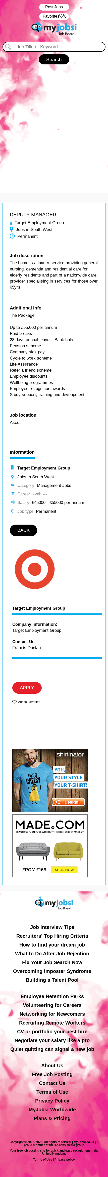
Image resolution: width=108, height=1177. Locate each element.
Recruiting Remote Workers (52, 1023)
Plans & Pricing (52, 1118)
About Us (52, 1065)
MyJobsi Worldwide (52, 1109)
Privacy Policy (52, 1101)
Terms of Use (52, 1092)
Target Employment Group (38, 608)
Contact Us (52, 1083)
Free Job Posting (52, 1074)
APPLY (27, 687)
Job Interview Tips (52, 927)
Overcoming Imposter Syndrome (52, 971)
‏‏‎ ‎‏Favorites (54, 16)
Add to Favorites (29, 702)
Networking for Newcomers (52, 1014)
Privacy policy (65, 1159)
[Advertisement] (54, 126)
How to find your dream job (52, 945)
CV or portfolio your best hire (52, 1031)
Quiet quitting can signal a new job (52, 1049)
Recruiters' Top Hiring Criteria (52, 936)
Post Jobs (54, 7)
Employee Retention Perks (52, 996)
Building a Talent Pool (52, 980)
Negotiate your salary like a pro (52, 1040)
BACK (23, 530)
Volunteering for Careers (52, 1005)
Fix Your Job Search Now (52, 962)
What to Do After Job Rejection (52, 953)
